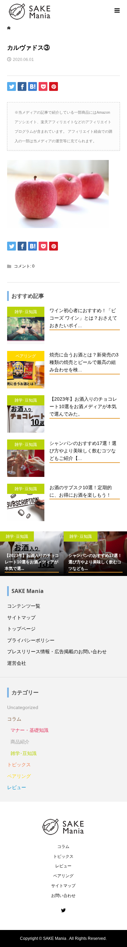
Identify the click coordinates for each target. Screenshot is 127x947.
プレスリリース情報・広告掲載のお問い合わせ (57, 651)
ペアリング (19, 776)
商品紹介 (19, 741)
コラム (14, 719)
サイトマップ (21, 617)
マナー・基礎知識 (29, 730)
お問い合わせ (63, 895)
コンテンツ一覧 (23, 606)
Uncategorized (22, 707)
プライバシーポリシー (31, 640)
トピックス (19, 764)
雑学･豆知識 (23, 753)
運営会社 (16, 663)
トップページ (21, 628)
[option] (32, 553)
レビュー (16, 787)
